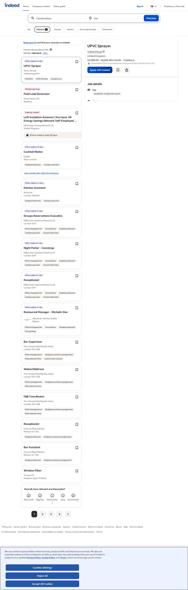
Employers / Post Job (174, 6)
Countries (109, 526)
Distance (42, 29)
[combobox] (58, 18)
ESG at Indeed (136, 526)
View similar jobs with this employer (41, 173)
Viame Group (94, 51)
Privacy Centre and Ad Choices (79, 531)
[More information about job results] (51, 50)
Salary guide (59, 6)
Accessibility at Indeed (52, 531)
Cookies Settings (42, 567)
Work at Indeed (95, 526)
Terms (63, 557)
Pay (28, 29)
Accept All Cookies (42, 583)
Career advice (20, 526)
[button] (32, 66)
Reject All (42, 575)
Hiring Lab (7, 526)
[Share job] (127, 70)
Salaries (66, 526)
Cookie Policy (48, 557)
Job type (57, 29)
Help (125, 526)
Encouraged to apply (88, 29)
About (119, 526)
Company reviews (41, 6)
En (154, 6)
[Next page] (68, 514)
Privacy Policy (34, 557)
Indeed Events (79, 526)
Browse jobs (35, 526)
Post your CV (30, 42)
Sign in (140, 6)
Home (26, 6)
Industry (70, 29)
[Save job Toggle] (77, 61)
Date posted (107, 29)
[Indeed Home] (11, 5)
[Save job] (118, 70)
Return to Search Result (159, 40)
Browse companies (51, 526)
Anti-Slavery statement (29, 531)
